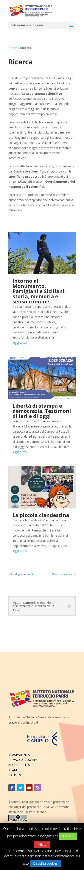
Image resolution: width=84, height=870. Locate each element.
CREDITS (14, 775)
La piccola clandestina (40, 515)
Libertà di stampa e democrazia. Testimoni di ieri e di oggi (41, 410)
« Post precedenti (20, 574)
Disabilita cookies (45, 863)
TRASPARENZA (19, 755)
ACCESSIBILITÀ (19, 765)
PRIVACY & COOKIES (22, 760)
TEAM (12, 770)
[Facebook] (11, 787)
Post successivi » (64, 574)
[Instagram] (37, 787)
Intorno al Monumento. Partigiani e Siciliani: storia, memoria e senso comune (39, 291)
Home (12, 48)
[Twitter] (20, 787)
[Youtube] (29, 787)
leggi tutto (19, 342)
